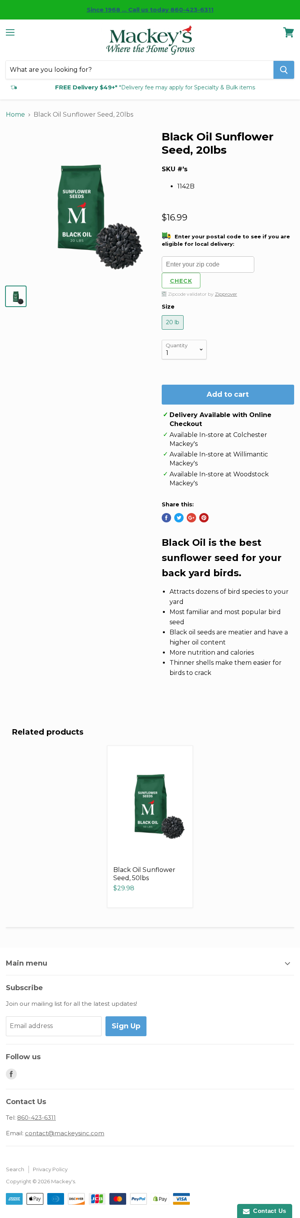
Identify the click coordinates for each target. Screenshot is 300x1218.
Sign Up (126, 1026)
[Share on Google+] (191, 517)
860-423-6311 (36, 1117)
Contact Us (268, 1210)
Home (15, 114)
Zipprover (226, 294)
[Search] (283, 70)
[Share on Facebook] (166, 517)
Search (15, 1169)
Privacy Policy (50, 1169)
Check (181, 280)
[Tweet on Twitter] (179, 517)
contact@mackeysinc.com (64, 1133)
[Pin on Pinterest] (204, 517)
